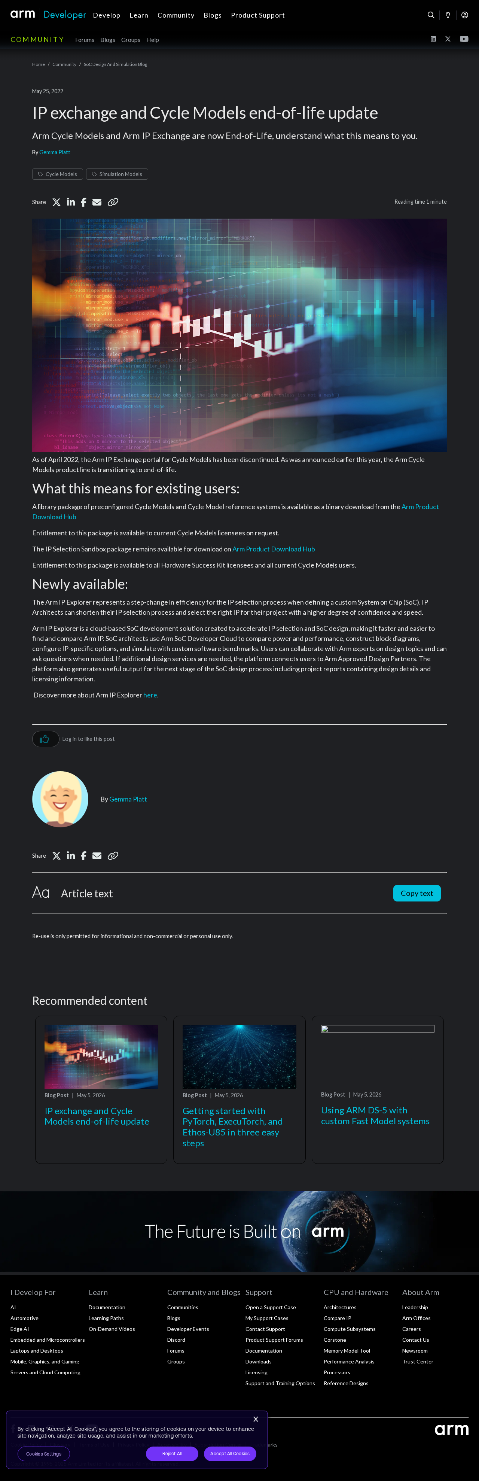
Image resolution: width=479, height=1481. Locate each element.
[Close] (255, 1419)
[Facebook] (83, 202)
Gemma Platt (54, 152)
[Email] (96, 202)
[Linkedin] (71, 202)
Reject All (171, 1453)
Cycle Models (61, 174)
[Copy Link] (113, 202)
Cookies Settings (43, 1454)
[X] (56, 202)
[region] (137, 1440)
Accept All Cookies (230, 1453)
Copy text (417, 892)
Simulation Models (121, 174)
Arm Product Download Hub (273, 549)
